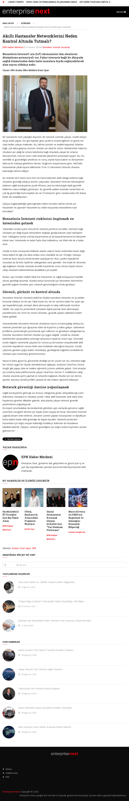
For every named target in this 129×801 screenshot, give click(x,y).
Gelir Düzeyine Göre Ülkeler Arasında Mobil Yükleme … (45, 726)
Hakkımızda (12, 773)
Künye (9, 769)
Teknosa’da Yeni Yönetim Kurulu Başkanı (39, 688)
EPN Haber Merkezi (13, 47)
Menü (119, 11)
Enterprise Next (11, 791)
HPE (34, 548)
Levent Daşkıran (76, 532)
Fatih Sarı (30, 529)
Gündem (47, 47)
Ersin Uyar (25, 548)
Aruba (15, 548)
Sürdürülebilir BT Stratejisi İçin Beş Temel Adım (11, 516)
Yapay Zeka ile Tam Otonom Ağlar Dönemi (40, 669)
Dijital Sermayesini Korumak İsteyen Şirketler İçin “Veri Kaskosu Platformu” (55, 521)
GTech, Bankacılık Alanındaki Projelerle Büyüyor (31, 517)
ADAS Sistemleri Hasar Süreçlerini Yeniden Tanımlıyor (45, 707)
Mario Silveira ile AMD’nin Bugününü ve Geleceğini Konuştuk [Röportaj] (76, 519)
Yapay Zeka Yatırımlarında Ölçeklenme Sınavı (44, 1)
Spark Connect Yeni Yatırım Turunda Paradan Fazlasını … (47, 650)
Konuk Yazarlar (61, 47)
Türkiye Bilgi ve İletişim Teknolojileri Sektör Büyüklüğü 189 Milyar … (52, 601)
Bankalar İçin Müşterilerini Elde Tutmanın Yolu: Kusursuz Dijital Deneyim (54, 620)
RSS (7, 776)
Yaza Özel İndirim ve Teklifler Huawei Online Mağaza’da (46, 582)
